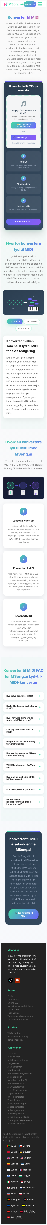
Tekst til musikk (15, 1100)
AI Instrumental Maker (18, 1117)
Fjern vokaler (13, 1013)
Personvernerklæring (17, 1036)
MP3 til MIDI (32, 322)
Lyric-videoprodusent (18, 1019)
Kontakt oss (13, 999)
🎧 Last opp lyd (20, 138)
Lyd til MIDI (15, 321)
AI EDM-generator (16, 1113)
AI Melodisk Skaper (17, 1103)
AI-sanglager (13, 1056)
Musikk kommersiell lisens (20, 1006)
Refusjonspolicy (15, 1039)
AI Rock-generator (16, 1123)
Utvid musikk (13, 1070)
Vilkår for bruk (14, 1033)
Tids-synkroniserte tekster (20, 1016)
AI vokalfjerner (14, 1066)
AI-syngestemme (15, 1087)
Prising (10, 996)
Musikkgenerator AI (17, 1080)
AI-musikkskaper (15, 1083)
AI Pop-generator (16, 1110)
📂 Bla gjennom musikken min (24, 125)
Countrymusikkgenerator (19, 1120)
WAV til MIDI (23, 328)
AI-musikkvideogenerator (19, 1073)
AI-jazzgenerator (15, 1107)
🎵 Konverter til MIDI (23, 914)
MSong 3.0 (12, 1002)
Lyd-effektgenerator (17, 1090)
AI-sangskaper (14, 1076)
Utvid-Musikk (14, 1009)
